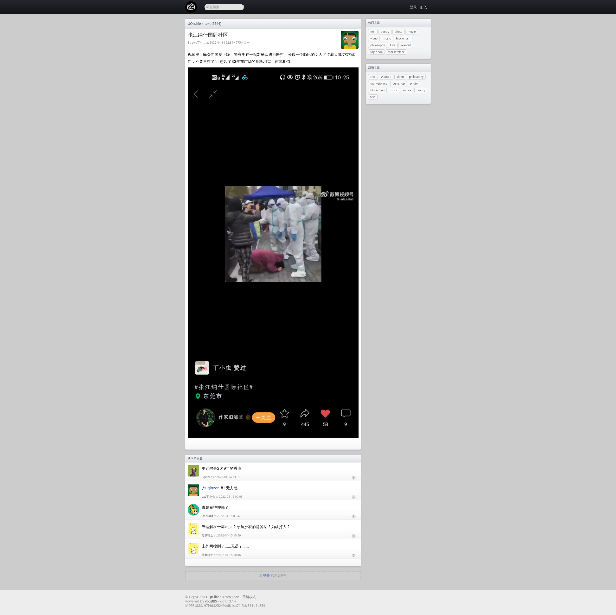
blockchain (403, 38)
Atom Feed (230, 597)
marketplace (396, 52)
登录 (413, 7)
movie (412, 32)
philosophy (377, 45)
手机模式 (249, 597)
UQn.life (194, 23)
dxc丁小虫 (198, 42)
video (374, 38)
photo (398, 32)
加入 (423, 7)
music (387, 38)
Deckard (207, 516)
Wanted (406, 45)
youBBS (211, 601)
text (208, 23)
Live (392, 45)
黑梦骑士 (207, 535)
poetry (385, 32)
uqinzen (207, 477)
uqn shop (376, 52)
